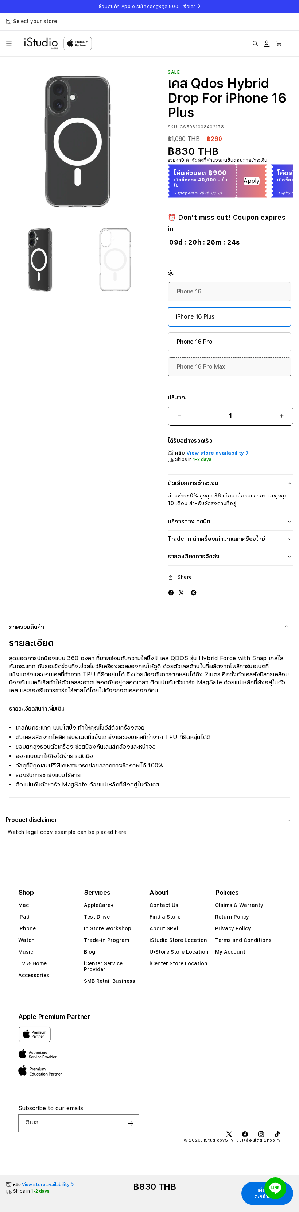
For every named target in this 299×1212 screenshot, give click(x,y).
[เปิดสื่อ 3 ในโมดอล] (115, 259)
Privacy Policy (233, 928)
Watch (26, 940)
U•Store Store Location (179, 952)
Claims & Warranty (239, 905)
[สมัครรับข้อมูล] (131, 1123)
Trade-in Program (106, 940)
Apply (252, 180)
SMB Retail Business (109, 981)
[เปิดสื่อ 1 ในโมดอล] (78, 141)
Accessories (33, 975)
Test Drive (97, 917)
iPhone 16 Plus (195, 316)
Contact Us (164, 905)
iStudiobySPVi (219, 1140)
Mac (23, 905)
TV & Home (32, 963)
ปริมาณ (177, 397)
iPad (24, 917)
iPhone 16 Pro (194, 341)
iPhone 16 (188, 291)
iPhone (27, 928)
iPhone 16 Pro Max (200, 366)
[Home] (41, 43)
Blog (89, 952)
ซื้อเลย (189, 6)
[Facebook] (171, 592)
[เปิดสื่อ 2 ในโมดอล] (40, 259)
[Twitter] (181, 592)
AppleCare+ (99, 905)
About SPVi (164, 928)
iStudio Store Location (178, 940)
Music (25, 952)
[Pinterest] (193, 592)
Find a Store (165, 917)
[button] (9, 43)
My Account (230, 952)
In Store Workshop (107, 928)
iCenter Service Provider (103, 966)
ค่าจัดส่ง (194, 160)
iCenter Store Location (178, 963)
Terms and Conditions (243, 940)
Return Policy (232, 917)
